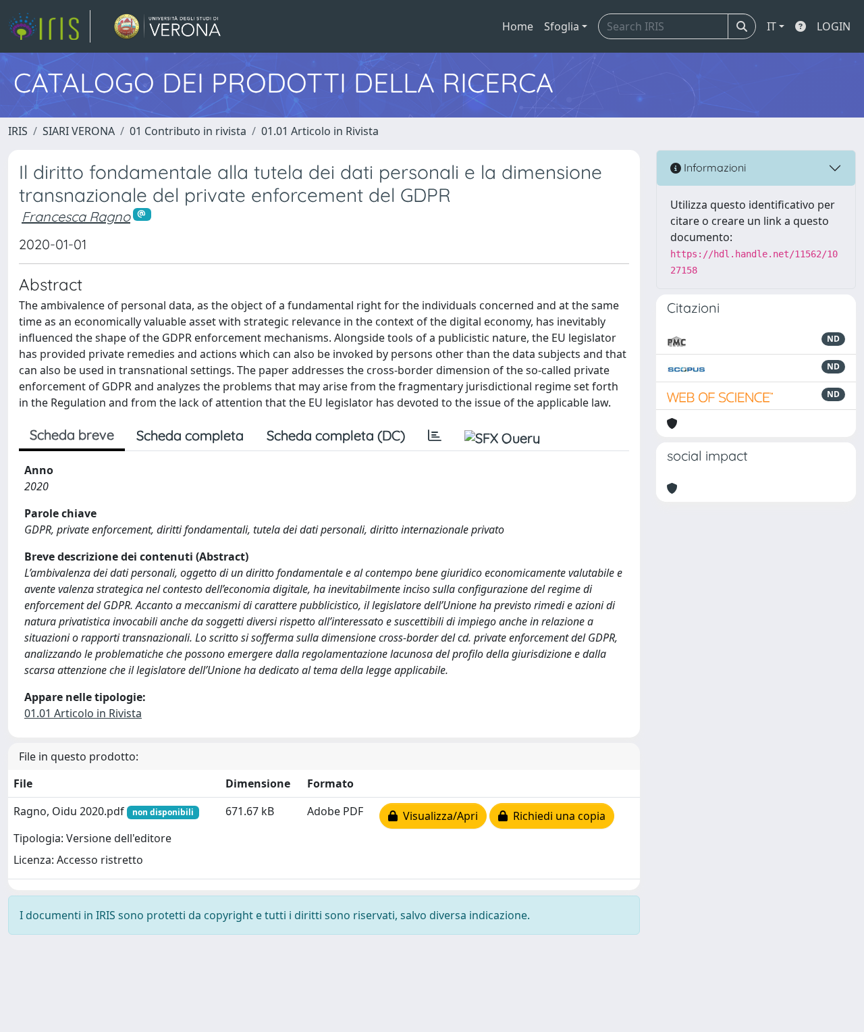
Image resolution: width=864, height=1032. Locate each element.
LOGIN (833, 26)
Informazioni (713, 167)
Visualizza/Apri (438, 815)
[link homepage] (49, 26)
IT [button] (771, 26)
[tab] (434, 435)
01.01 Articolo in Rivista (320, 131)
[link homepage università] (167, 26)
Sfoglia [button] (561, 26)
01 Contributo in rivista (188, 131)
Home (517, 26)
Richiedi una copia (556, 815)
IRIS (18, 131)
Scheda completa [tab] (190, 435)
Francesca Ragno (76, 216)
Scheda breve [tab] (72, 434)
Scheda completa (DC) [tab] (336, 435)
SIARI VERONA (79, 131)
